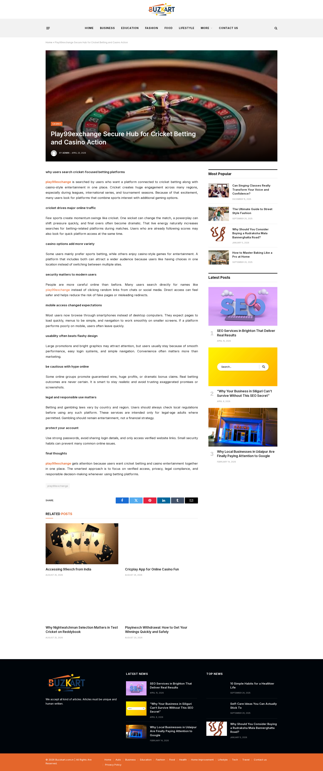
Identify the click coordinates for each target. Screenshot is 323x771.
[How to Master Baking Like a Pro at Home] (218, 257)
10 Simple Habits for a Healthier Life (252, 685)
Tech (235, 759)
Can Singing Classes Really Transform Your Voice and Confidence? (251, 189)
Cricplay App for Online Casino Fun (152, 569)
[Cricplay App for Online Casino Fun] (161, 543)
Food (168, 28)
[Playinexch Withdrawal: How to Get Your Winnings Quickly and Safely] (161, 601)
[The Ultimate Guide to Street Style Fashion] (218, 214)
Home (89, 28)
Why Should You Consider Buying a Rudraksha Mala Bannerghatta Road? (250, 233)
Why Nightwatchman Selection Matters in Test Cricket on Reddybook (82, 630)
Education (130, 28)
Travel (246, 759)
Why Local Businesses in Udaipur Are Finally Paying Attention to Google (246, 454)
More (205, 28)
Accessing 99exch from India (68, 569)
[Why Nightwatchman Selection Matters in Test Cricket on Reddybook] (82, 601)
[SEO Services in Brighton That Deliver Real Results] (242, 306)
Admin (65, 153)
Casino (56, 124)
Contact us (228, 28)
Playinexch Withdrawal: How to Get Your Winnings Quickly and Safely (156, 630)
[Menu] (48, 28)
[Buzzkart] (161, 9)
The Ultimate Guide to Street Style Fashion (252, 211)
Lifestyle (186, 28)
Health (183, 759)
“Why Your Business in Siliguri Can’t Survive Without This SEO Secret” (244, 393)
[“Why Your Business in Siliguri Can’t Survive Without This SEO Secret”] (242, 366)
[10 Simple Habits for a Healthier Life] (216, 688)
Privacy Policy (113, 764)
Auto (118, 759)
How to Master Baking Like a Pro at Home (252, 254)
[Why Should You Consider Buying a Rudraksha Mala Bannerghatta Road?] (218, 234)
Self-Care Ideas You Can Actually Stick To (253, 705)
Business (107, 28)
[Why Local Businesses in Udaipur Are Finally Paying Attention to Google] (242, 427)
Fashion (151, 28)
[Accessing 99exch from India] (82, 543)
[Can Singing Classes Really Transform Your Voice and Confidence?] (218, 190)
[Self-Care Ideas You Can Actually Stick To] (216, 708)
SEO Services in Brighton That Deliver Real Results (246, 333)
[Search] (275, 28)
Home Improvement (202, 759)
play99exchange (58, 290)
